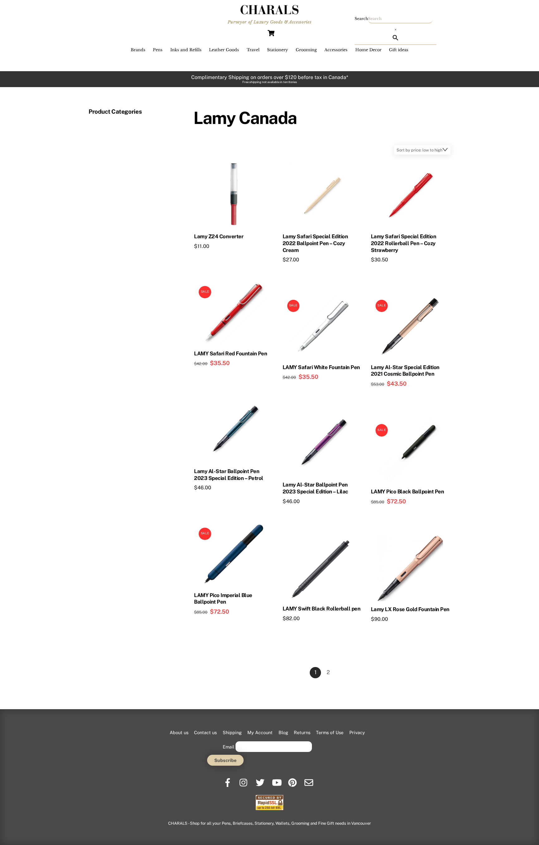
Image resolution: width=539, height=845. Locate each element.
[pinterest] (293, 780)
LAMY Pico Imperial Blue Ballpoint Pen (223, 598)
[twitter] (260, 780)
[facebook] (228, 780)
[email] (309, 780)
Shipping (232, 732)
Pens (158, 49)
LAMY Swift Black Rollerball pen (321, 608)
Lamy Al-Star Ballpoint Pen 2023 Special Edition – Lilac (315, 488)
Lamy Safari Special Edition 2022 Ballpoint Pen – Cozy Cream (315, 243)
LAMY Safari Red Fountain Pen (230, 353)
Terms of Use (329, 732)
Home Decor (368, 49)
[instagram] (244, 780)
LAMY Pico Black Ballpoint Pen (407, 491)
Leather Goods (224, 49)
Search (361, 18)
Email (228, 746)
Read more (218, 257)
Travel (253, 49)
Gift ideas (398, 49)
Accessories (335, 49)
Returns (302, 732)
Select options (222, 375)
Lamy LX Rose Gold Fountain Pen (410, 609)
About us (179, 732)
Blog (283, 732)
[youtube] (277, 780)
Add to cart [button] (307, 271)
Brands (138, 49)
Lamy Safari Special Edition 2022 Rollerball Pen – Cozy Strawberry (403, 243)
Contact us (205, 732)
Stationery (277, 49)
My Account (260, 732)
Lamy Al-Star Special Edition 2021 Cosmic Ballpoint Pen (405, 370)
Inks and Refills (186, 49)
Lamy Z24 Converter (218, 236)
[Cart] (271, 33)
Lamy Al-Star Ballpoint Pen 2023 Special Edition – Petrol (228, 474)
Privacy (357, 732)
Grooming (306, 49)
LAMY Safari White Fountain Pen (321, 367)
